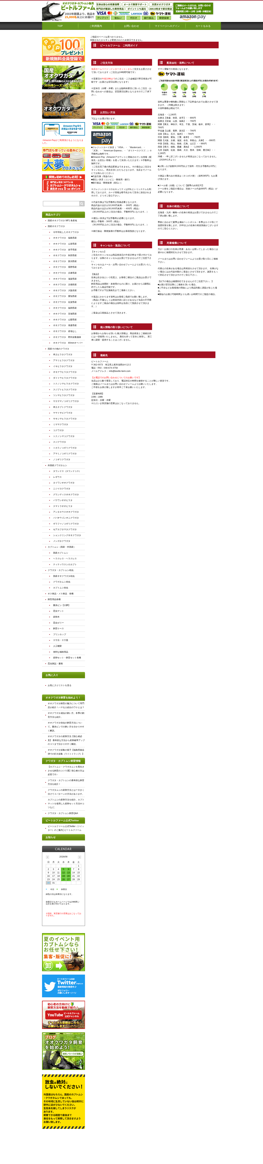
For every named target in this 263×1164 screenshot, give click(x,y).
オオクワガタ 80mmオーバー (68, 343)
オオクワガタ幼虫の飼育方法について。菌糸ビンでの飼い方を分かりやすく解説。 (66, 727)
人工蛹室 (57, 646)
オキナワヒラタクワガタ (65, 372)
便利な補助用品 (60, 652)
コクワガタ (58, 430)
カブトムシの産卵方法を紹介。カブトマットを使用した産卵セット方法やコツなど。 (66, 803)
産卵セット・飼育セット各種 (67, 657)
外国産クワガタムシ (57, 465)
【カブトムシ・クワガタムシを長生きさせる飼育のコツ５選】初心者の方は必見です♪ (66, 771)
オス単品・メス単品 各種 (61, 593)
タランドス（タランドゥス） (67, 471)
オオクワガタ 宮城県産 (65, 313)
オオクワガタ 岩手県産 (65, 249)
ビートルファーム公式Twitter (62, 820)
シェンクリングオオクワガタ (67, 535)
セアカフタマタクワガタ (65, 529)
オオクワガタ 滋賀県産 (65, 279)
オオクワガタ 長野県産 (65, 267)
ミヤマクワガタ (60, 424)
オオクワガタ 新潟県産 (65, 261)
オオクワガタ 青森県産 (65, 325)
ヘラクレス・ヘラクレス (65, 558)
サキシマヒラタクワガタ (65, 418)
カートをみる (203, 26)
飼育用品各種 (54, 599)
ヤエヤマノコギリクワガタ (66, 401)
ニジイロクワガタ (61, 488)
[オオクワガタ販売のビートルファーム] (69, 19)
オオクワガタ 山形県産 (65, 244)
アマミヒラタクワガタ (64, 360)
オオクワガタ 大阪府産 (65, 290)
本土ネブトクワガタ (62, 407)
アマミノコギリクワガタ (65, 453)
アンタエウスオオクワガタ (66, 512)
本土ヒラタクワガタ (62, 354)
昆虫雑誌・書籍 (55, 663)
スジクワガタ (59, 442)
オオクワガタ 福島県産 (65, 238)
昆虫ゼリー (58, 623)
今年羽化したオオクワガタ (66, 232)
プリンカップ (59, 634)
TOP (60, 26)
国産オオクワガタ (56, 226)
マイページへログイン (167, 26)
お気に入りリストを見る (59, 685)
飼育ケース (58, 628)
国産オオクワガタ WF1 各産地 (62, 220)
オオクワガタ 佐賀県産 (65, 302)
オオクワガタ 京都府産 (65, 284)
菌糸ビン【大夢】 (61, 605)
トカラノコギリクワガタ (65, 448)
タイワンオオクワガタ (64, 482)
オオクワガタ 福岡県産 (65, 308)
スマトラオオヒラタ (62, 506)
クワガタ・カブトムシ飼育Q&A (63, 813)
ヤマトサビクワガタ (62, 413)
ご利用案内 (95, 26)
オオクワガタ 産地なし (65, 331)
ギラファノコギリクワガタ (66, 523)
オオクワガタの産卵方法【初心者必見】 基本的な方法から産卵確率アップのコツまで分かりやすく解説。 (66, 740)
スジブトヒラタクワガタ (65, 389)
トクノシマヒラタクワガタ (66, 383)
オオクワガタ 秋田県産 (65, 255)
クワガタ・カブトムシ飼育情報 (63, 760)
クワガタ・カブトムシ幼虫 (61, 570)
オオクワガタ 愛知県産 (65, 296)
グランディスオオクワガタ (66, 494)
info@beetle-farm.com (119, 371)
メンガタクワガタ (61, 541)
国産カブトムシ (60, 553)
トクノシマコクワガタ (64, 436)
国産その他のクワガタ (58, 349)
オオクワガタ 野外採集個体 (67, 337)
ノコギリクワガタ (61, 459)
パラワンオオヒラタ (62, 500)
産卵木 (56, 617)
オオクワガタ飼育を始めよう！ (63, 697)
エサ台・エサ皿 (60, 640)
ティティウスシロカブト (65, 564)
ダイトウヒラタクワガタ (65, 378)
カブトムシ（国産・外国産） (62, 547)
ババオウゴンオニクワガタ (66, 518)
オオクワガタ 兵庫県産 (65, 273)
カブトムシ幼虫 (60, 587)
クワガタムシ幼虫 (61, 582)
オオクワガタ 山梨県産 (65, 319)
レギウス (57, 477)
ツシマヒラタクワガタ (64, 395)
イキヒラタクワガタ (62, 366)
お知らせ (51, 837)
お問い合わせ (131, 26)
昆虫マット (58, 611)
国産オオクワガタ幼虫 (64, 576)
